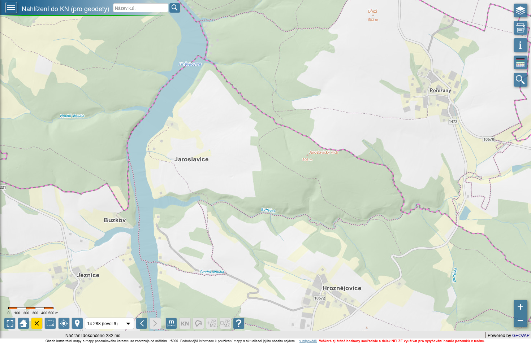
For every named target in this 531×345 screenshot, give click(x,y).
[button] (11, 7)
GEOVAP (521, 335)
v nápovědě (308, 341)
